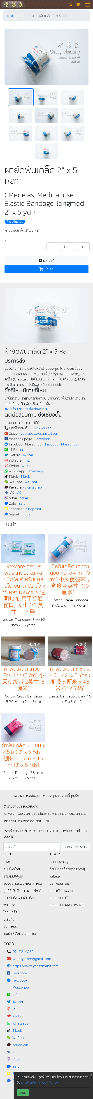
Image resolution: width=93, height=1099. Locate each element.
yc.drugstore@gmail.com (40, 433)
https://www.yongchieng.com (35, 966)
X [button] (91, 1075)
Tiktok (25, 476)
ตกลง (23, 1092)
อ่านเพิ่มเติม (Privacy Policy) (40, 1082)
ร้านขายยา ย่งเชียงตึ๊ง (13, 4)
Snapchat (33, 508)
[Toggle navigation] (88, 4)
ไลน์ (20, 449)
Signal (26, 514)
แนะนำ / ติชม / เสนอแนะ (19, 933)
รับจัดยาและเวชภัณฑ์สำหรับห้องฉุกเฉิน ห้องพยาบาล (22, 898)
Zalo (22, 503)
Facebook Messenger (62, 444)
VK (18, 492)
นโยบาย (8, 919)
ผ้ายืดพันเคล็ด (15, 222)
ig (28, 460)
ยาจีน (7, 861)
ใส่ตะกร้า (48, 260)
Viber (24, 498)
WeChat (31, 481)
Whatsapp (36, 471)
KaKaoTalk (34, 487)
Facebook (42, 438)
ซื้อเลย (48, 269)
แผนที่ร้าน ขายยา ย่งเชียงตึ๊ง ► (27, 409)
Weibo (26, 465)
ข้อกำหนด (10, 926)
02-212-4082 (40, 428)
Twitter (27, 455)
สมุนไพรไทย (11, 869)
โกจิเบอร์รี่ (10, 912)
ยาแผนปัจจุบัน (17, 15)
